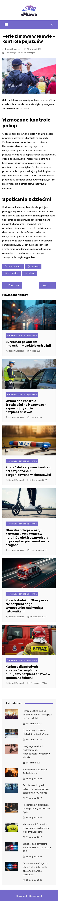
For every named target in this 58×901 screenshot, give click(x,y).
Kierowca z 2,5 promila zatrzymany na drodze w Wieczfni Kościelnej (36, 828)
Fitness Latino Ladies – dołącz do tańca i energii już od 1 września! (37, 715)
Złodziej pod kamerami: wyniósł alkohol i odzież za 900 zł (37, 847)
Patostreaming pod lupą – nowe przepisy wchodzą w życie (37, 808)
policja (31, 273)
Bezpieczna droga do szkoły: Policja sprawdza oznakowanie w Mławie (36, 789)
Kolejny (45, 285)
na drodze (13, 273)
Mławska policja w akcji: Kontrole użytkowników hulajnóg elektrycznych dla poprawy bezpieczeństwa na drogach (27, 537)
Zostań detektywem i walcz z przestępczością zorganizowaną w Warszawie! (28, 471)
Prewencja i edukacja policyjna (20, 53)
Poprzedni (14, 285)
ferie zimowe (14, 266)
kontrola (35, 266)
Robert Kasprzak (13, 49)
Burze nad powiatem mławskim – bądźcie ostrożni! (28, 343)
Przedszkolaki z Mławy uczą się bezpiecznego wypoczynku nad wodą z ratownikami (27, 605)
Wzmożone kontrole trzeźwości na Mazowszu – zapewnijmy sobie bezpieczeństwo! (26, 406)
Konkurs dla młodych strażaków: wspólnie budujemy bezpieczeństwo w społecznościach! (28, 672)
